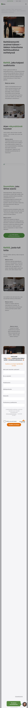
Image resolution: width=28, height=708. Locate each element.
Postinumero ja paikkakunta (10, 402)
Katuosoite (5, 395)
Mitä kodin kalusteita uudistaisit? (11, 369)
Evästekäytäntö (19, 696)
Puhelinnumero (6, 382)
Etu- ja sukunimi (7, 376)
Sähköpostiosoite (7, 389)
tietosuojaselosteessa (11, 413)
